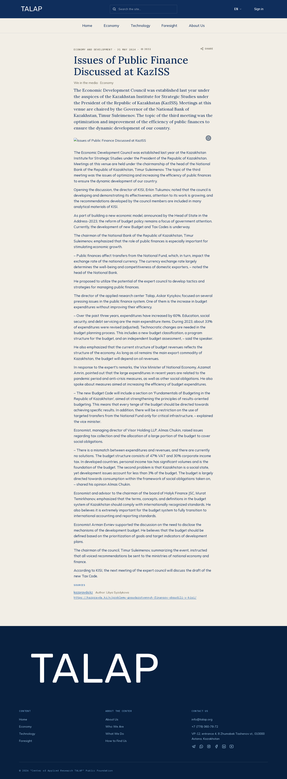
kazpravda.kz (83, 592)
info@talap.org (202, 719)
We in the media (86, 83)
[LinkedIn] (224, 746)
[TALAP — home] (63, 9)
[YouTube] (231, 746)
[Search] (114, 9)
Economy (111, 25)
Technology (140, 25)
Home (87, 25)
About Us (197, 25)
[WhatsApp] (201, 746)
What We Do (114, 734)
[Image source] (208, 138)
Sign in (258, 9)
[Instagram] (209, 746)
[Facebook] (216, 746)
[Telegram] (194, 746)
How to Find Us (116, 741)
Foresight (169, 25)
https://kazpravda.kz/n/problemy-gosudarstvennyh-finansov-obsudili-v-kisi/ (135, 597)
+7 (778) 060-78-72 (205, 726)
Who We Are (114, 726)
